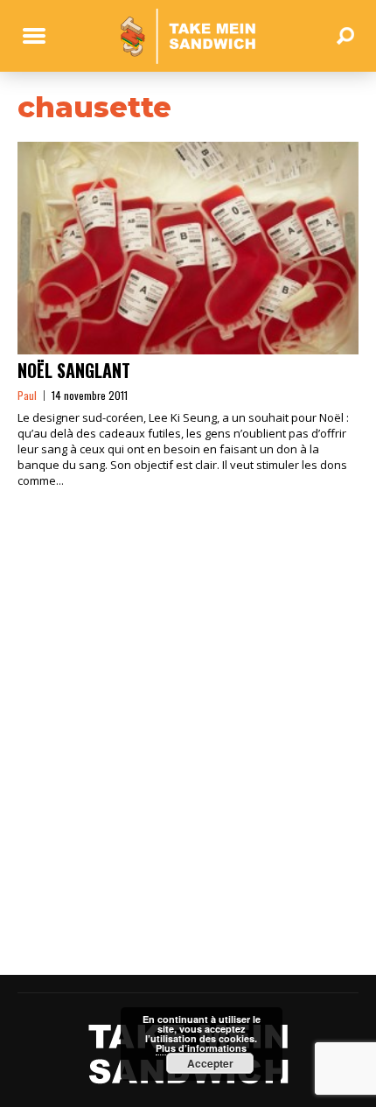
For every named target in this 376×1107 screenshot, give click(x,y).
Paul (27, 395)
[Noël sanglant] (188, 248)
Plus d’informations (201, 1047)
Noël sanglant (73, 370)
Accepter (210, 1063)
